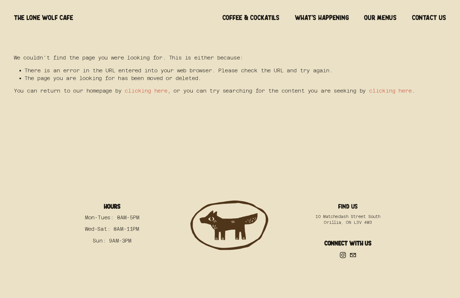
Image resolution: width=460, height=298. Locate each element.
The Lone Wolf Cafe (43, 18)
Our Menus (380, 18)
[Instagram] (343, 255)
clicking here (146, 91)
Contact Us (429, 18)
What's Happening (322, 18)
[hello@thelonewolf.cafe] (353, 255)
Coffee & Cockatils (251, 18)
